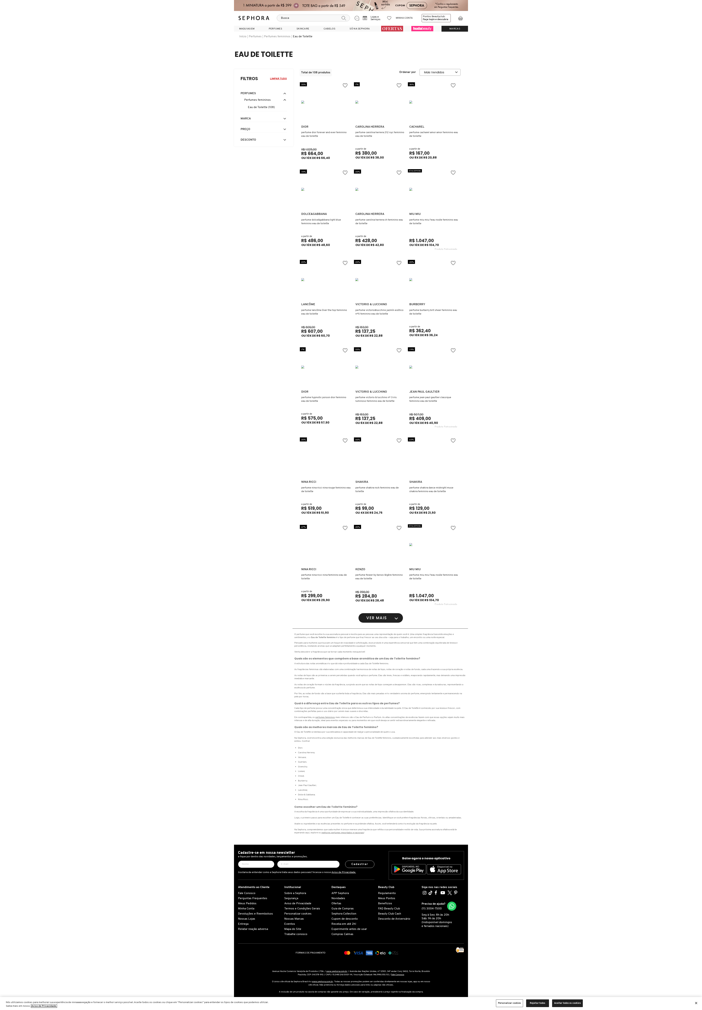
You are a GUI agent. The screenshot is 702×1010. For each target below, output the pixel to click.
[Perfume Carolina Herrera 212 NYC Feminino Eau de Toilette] (379, 102)
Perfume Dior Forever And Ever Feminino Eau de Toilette (324, 134)
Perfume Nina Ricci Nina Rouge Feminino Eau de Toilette (326, 489)
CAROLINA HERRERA (369, 126)
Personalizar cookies (298, 913)
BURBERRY (417, 304)
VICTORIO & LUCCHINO (371, 304)
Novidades (338, 898)
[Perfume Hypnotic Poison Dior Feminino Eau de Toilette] (325, 367)
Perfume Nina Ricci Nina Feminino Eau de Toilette (324, 577)
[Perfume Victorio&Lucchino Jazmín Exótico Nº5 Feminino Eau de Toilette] (379, 279)
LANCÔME (308, 304)
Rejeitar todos (537, 1003)
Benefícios (385, 903)
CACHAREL (416, 126)
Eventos (289, 924)
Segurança (291, 898)
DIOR (304, 126)
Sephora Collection (343, 913)
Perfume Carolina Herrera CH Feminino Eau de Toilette (379, 222)
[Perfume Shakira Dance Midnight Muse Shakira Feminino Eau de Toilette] (433, 457)
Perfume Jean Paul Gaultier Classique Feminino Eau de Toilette (430, 399)
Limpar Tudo (278, 78)
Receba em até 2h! (343, 924)
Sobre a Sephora (295, 893)
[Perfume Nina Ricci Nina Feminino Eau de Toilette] (325, 544)
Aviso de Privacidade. (343, 872)
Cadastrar (359, 864)
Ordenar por (407, 72)
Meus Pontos (386, 898)
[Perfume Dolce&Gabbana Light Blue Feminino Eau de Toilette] (325, 189)
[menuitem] (246, 29)
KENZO (360, 569)
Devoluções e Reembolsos (255, 913)
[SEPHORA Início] (254, 18)
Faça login (429, 19)
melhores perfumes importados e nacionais (342, 833)
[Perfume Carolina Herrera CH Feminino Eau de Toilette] (379, 189)
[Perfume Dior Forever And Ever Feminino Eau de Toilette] (325, 102)
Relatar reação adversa (253, 929)
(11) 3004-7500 (432, 908)
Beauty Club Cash (389, 913)
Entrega (243, 924)
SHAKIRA (361, 482)
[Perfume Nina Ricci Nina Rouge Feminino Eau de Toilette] (325, 457)
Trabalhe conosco (295, 934)
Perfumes (255, 36)
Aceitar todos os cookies (567, 1003)
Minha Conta (246, 908)
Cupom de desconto (344, 918)
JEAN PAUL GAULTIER (424, 391)
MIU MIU (415, 214)
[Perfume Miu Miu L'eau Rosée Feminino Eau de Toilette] (433, 189)
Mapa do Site (292, 929)
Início (242, 36)
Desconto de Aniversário (394, 918)
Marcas (454, 28)
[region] (351, 1003)
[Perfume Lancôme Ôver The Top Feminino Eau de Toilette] (325, 279)
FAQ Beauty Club (389, 908)
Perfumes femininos (277, 36)
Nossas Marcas (294, 918)
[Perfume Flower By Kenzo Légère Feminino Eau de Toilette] (379, 544)
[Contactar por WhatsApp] (451, 906)
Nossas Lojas (246, 918)
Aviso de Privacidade (297, 903)
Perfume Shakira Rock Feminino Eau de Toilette (377, 489)
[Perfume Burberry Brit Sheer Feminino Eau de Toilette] (433, 279)
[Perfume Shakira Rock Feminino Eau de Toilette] (379, 457)
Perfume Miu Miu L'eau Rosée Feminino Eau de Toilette (433, 222)
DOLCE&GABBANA (314, 214)
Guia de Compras (342, 908)
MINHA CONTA (404, 18)
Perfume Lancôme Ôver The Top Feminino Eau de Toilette (324, 312)
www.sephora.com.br (336, 971)
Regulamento (387, 893)
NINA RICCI (308, 482)
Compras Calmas (342, 934)
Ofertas (336, 903)
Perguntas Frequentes (252, 898)
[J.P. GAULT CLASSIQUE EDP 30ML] (433, 367)
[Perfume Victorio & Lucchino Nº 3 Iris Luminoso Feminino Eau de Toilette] (379, 367)
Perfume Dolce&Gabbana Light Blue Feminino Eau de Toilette (321, 222)
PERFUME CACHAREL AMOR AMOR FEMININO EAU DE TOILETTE (433, 134)
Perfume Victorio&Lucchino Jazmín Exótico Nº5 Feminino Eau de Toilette (379, 312)
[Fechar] (696, 1003)
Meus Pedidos (247, 903)
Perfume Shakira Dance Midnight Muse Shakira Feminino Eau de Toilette (431, 489)
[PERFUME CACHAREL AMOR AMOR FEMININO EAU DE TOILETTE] (433, 102)
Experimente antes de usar (349, 929)
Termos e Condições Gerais (302, 908)
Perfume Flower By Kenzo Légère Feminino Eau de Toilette (379, 577)
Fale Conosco (246, 893)
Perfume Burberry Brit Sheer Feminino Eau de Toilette (433, 312)
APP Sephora (340, 893)
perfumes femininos (325, 717)
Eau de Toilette (302, 36)
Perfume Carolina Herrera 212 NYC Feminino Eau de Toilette (379, 134)
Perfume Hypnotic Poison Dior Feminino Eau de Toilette (323, 399)
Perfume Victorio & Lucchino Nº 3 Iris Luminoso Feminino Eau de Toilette (376, 399)
